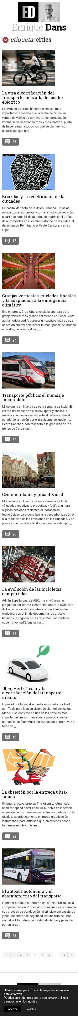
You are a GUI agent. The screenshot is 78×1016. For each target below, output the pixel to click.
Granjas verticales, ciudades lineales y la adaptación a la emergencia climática (39, 300)
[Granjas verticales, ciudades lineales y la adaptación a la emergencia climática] (39, 271)
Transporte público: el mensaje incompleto (33, 397)
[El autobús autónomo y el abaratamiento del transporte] (39, 866)
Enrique (39, 27)
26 (14, 534)
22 (14, 836)
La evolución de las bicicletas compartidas (31, 591)
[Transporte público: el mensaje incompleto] (39, 370)
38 (14, 142)
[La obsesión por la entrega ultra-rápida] (39, 767)
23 (14, 935)
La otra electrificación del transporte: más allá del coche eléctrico (32, 97)
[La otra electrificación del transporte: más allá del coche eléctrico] (39, 68)
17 (14, 241)
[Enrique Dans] (39, 12)
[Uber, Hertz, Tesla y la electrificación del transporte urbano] (39, 664)
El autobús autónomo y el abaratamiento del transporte (32, 893)
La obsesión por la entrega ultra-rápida (34, 794)
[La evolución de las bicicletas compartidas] (39, 564)
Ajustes (31, 1009)
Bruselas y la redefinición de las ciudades (34, 199)
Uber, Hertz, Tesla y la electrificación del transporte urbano (31, 693)
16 (14, 737)
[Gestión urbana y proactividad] (39, 470)
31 (14, 633)
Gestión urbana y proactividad (32, 494)
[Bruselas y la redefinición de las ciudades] (39, 172)
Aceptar (12, 1009)
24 (14, 340)
